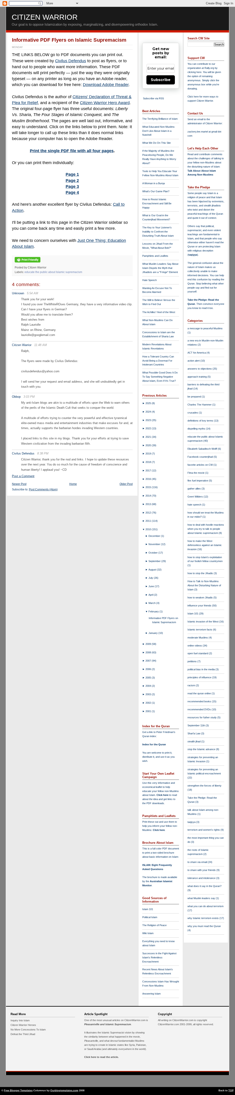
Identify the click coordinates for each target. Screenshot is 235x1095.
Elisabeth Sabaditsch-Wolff (202, 448)
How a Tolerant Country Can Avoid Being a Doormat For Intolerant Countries (158, 360)
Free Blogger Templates (18, 1090)
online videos (195, 645)
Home (73, 484)
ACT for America (197, 352)
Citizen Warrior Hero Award (105, 102)
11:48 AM (40, 345)
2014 (148, 495)
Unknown (18, 293)
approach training (197, 376)
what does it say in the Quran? (204, 886)
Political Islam (149, 917)
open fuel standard (198, 653)
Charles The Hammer (199, 404)
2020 (148, 445)
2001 (148, 711)
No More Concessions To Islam (28, 1029)
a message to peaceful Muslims (205, 328)
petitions (192, 661)
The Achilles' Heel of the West (158, 312)
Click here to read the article (101, 1057)
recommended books (199, 701)
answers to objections (200, 368)
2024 (148, 411)
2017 (148, 470)
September (154, 561)
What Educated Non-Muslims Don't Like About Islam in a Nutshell (158, 130)
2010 (148, 529)
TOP (231, 1090)
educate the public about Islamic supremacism (53, 272)
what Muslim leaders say (201, 898)
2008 (148, 652)
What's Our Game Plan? (155, 191)
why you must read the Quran (204, 926)
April (151, 594)
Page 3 (72, 186)
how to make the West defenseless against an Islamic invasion (204, 545)
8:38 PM (42, 453)
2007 (148, 660)
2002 (148, 702)
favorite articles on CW (200, 464)
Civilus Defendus (70, 61)
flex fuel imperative (198, 480)
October (153, 552)
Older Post (126, 484)
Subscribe (161, 80)
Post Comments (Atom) (43, 489)
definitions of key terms (200, 420)
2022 (148, 428)
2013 (148, 504)
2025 (148, 403)
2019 (148, 453)
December (154, 536)
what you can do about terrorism (205, 906)
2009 (148, 644)
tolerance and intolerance (201, 878)
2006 (148, 669)
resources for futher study (202, 717)
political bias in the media (201, 669)
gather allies (194, 488)
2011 (148, 520)
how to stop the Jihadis (200, 573)
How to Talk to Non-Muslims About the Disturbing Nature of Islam (204, 585)
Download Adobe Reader (106, 84)
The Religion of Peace (154, 925)
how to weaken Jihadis (200, 597)
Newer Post (19, 484)
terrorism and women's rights (204, 829)
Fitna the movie (196, 472)
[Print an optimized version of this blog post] (27, 262)
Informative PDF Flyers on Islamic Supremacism (69, 40)
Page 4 (72, 192)
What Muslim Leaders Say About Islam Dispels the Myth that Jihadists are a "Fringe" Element (160, 267)
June (151, 586)
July (151, 577)
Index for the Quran (154, 744)
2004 (148, 685)
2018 (148, 462)
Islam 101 (147, 909)
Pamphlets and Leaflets (155, 255)
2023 (148, 420)
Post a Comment (23, 476)
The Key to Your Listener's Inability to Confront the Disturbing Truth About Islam (158, 231)
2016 (148, 479)
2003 (148, 694)
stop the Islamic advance (201, 749)
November (154, 544)
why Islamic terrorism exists (203, 918)
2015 (148, 487)
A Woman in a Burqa (153, 183)
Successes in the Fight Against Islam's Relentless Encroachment (159, 957)
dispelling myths (196, 428)
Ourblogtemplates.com (64, 1090)
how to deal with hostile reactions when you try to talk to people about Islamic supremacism (205, 528)
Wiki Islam (148, 933)
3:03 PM (29, 396)
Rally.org (209, 68)
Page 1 (72, 174)
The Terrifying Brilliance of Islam (160, 118)
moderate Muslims (198, 637)
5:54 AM (32, 293)
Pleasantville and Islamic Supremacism (107, 1024)
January (153, 633)
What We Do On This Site (156, 142)
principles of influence (199, 677)
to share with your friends (201, 870)
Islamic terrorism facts (200, 629)
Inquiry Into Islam (20, 1020)
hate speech (194, 504)
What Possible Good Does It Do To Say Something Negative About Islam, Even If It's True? (160, 376)
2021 (148, 436)
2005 (148, 677)
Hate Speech (149, 280)
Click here (159, 830)
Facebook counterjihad (200, 456)
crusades (193, 412)
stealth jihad (194, 741)
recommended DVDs (199, 709)
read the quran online (199, 693)
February (153, 611)
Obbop (16, 396)
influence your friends (199, 605)
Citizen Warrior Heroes (23, 1025)
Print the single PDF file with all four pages (72, 151)
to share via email (197, 862)
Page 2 (72, 180)
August (152, 569)
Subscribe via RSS (153, 98)
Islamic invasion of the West (203, 621)
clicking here (194, 72)
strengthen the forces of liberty (204, 785)
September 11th (196, 725)
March (152, 603)
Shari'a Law (194, 733)
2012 (148, 512)
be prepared (194, 396)
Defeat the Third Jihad (23, 1034)
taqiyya (192, 254)
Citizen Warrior (45, 17)
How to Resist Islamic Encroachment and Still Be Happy (156, 203)
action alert (193, 360)
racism (191, 685)
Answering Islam (151, 993)
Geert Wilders (195, 496)
